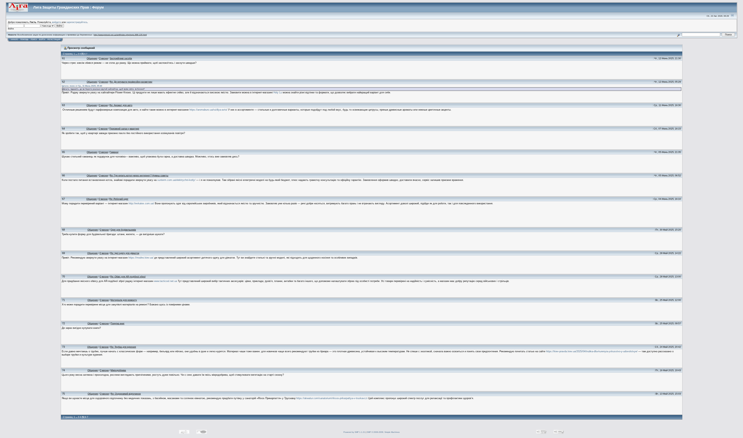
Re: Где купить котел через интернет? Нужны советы (139, 175)
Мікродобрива (118, 370)
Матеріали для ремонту (123, 300)
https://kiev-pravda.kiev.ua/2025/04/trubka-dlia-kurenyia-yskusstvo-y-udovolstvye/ (592, 351)
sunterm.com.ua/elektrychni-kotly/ (176, 180)
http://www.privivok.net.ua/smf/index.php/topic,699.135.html (120, 35)
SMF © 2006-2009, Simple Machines (383, 432)
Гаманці (114, 152)
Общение (92, 58)
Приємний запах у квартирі (124, 128)
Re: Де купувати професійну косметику (131, 82)
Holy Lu (277, 92)
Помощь (24, 39)
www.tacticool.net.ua (165, 281)
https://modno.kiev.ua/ (140, 257)
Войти (42, 39)
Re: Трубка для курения (123, 347)
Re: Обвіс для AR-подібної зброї (128, 276)
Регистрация (53, 39)
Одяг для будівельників (123, 229)
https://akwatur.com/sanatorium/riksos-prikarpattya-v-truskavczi (331, 398)
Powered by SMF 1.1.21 (354, 432)
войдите (56, 22)
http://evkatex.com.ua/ (141, 203)
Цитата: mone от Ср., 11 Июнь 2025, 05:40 (82, 86)
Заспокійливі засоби (121, 58)
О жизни (103, 58)
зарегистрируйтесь (76, 22)
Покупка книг (117, 323)
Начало (14, 39)
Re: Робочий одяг (118, 199)
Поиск (34, 39)
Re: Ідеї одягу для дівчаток (124, 253)
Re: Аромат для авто (121, 105)
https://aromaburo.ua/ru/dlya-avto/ (208, 109)
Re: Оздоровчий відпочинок (126, 393)
